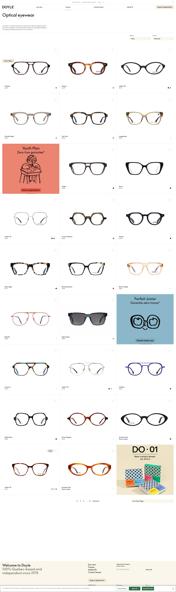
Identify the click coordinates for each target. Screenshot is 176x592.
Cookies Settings (121, 588)
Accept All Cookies (148, 588)
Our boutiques (76, 2)
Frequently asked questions (89, 2)
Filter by (132, 35)
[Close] (173, 589)
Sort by (154, 35)
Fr (103, 2)
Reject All (134, 588)
